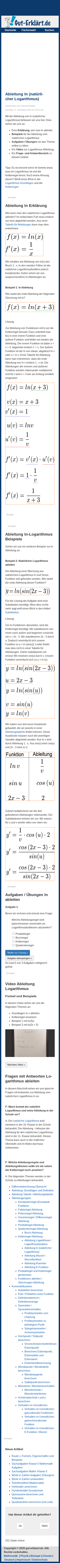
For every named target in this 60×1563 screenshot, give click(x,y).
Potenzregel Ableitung (30, 1213)
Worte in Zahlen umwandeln (28, 1479)
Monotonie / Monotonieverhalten (36, 1386)
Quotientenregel (24, 945)
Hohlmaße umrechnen (24, 1486)
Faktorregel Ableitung (30, 1209)
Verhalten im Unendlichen (33, 1405)
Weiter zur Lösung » (17, 952)
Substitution (12, 612)
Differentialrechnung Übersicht (29, 1186)
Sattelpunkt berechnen (37, 1382)
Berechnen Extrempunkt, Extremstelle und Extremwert (38, 1355)
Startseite (10, 30)
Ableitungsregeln (21, 1198)
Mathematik (11, 1556)
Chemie (47, 1556)
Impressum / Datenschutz (32, 1559)
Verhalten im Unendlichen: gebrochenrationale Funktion (39, 1420)
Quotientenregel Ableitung (33, 1228)
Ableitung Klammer (35, 1263)
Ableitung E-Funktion (36, 1267)
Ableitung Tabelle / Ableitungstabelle (32, 1194)
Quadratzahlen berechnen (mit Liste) (32, 1502)
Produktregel (22, 933)
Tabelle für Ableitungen (18, 224)
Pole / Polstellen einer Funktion (36, 1294)
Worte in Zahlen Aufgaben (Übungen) (33, 1475)
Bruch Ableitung (33, 1232)
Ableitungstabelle (15, 732)
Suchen (49, 30)
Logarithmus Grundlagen (19, 183)
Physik (24, 1556)
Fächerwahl (29, 30)
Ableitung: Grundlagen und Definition (33, 1190)
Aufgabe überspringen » (19, 958)
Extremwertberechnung (37, 1363)
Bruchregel (21, 937)
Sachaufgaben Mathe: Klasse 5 (29, 1471)
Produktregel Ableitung (31, 1225)
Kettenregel (11, 187)
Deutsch (9, 1559)
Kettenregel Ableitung (30, 1236)
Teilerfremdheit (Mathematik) (28, 1483)
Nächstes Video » (16, 1064)
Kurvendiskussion (22, 1286)
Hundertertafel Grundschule (27, 1490)
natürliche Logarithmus (26, 1120)
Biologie (36, 1556)
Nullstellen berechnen (30, 1290)
